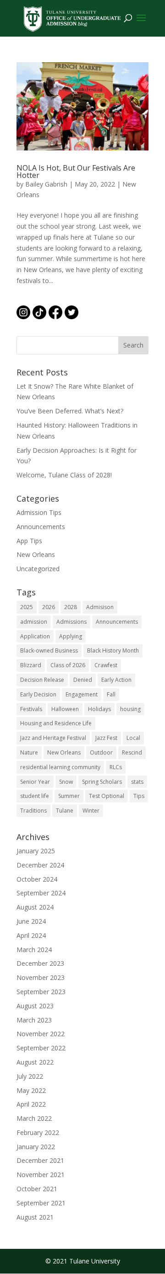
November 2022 (40, 1033)
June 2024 (31, 921)
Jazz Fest (106, 738)
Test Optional (106, 796)
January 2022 (35, 1146)
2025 (26, 607)
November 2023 (40, 977)
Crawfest (105, 665)
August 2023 (35, 1005)
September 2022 (41, 1048)
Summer (69, 796)
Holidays (99, 709)
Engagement (82, 694)
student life (34, 796)
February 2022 (37, 1132)
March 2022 (34, 1118)
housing (130, 709)
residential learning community (60, 767)
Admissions (71, 622)
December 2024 (40, 865)
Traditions (33, 810)
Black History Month (113, 650)
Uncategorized (38, 568)
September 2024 (41, 893)
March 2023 (34, 1020)
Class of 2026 (67, 665)
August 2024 (35, 907)
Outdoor (101, 752)
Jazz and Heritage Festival (53, 738)
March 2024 (34, 949)
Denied (82, 680)
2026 (48, 607)
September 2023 (41, 991)
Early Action (116, 680)
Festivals (31, 709)
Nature (29, 752)
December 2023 (40, 963)
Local (133, 738)
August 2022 (35, 1062)
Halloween (65, 709)
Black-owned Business (49, 650)
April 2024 (31, 935)
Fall (111, 694)
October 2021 (36, 1188)
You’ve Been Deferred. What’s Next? (69, 411)
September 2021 (41, 1203)
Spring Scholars (102, 782)
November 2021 (40, 1174)
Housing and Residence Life (56, 723)
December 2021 (40, 1160)
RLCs (116, 767)
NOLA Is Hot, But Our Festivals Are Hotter (75, 171)
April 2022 (31, 1104)
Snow (66, 782)
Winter (90, 810)
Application (35, 636)
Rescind (132, 752)
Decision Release (42, 680)
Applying (70, 636)
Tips (138, 796)
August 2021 (35, 1217)
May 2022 (31, 1090)
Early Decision (38, 694)
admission (33, 622)
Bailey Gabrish (46, 184)
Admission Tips (38, 512)
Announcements (40, 526)
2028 (70, 607)
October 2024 (36, 879)
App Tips (29, 540)
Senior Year (35, 782)
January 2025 (35, 850)
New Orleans (35, 554)
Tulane (64, 810)
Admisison (100, 607)
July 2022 (29, 1076)
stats (137, 782)
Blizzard (30, 665)
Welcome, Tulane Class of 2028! (64, 475)
